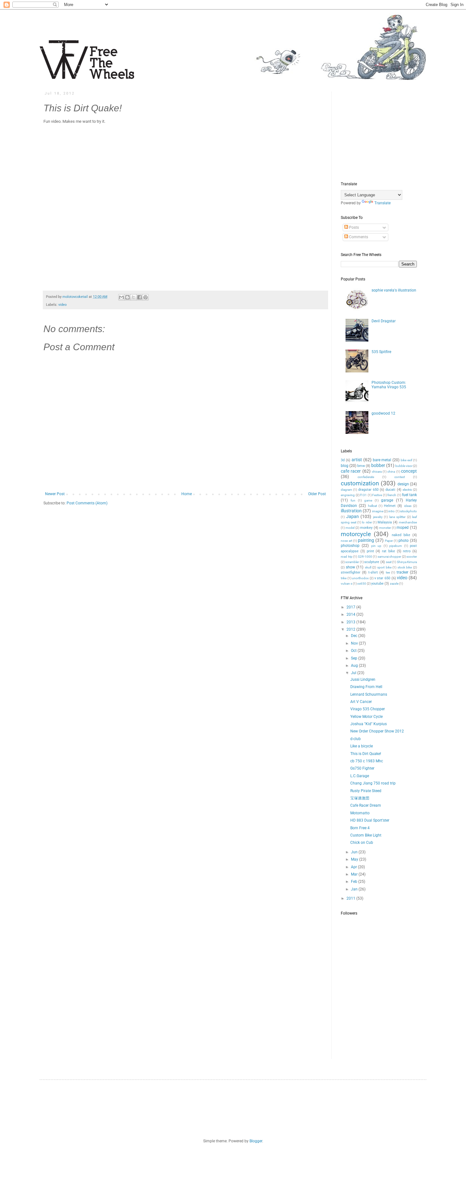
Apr (354, 867)
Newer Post (55, 494)
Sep (354, 658)
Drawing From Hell (366, 687)
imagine (377, 511)
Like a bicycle (361, 746)
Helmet (390, 506)
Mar (355, 874)
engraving (348, 495)
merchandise (408, 522)
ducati (390, 490)
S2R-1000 (365, 556)
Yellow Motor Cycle (366, 716)
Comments (358, 237)
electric (407, 489)
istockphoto (408, 511)
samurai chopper (389, 556)
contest (399, 477)
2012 (351, 629)
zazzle (394, 583)
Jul (354, 673)
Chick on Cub (361, 842)
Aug (355, 665)
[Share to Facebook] (139, 297)
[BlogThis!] (127, 297)
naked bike (401, 535)
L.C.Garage (359, 776)
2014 (351, 614)
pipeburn (395, 546)
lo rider (367, 522)
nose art (346, 540)
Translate (382, 203)
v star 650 (382, 578)
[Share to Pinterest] (145, 297)
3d (343, 460)
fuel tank (409, 495)
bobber (378, 465)
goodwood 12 (383, 413)
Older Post (317, 494)
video (62, 305)
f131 (363, 495)
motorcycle (356, 534)
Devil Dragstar (384, 321)
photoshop (350, 545)
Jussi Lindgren (362, 679)
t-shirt (373, 572)
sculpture (371, 562)
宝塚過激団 (359, 798)
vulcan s (346, 583)
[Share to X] (133, 297)
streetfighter (350, 572)
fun (353, 500)
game (368, 500)
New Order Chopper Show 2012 (377, 731)
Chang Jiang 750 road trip (373, 783)
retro (407, 551)
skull (368, 567)
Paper (389, 540)
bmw (361, 466)
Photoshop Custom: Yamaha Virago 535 (389, 384)
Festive (377, 495)
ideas (407, 506)
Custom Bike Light (365, 835)
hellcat (372, 506)
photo (403, 540)
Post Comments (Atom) (87, 503)
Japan (352, 516)
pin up (376, 546)
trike (343, 578)
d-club (355, 739)
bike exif (406, 460)
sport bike (384, 567)
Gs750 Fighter (362, 768)
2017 (351, 607)
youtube (377, 583)
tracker (402, 572)
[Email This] (121, 297)
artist (357, 460)
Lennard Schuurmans (368, 694)
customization (360, 483)
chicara (377, 471)
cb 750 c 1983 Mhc (366, 761)
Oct (354, 650)
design (403, 484)
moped (403, 527)
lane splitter (397, 517)
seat (389, 562)
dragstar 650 (368, 490)
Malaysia (385, 522)
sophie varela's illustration (394, 290)
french (391, 495)
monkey (366, 528)
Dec (354, 635)
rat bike (388, 551)
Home (186, 494)
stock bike (405, 567)
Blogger (255, 1141)
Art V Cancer (361, 701)
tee (388, 572)
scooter (411, 556)
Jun (355, 852)
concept (409, 471)
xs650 (361, 583)
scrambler (352, 562)
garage (387, 500)
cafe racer (351, 471)
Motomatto (360, 813)
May (355, 859)
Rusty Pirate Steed (365, 791)
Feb (354, 881)
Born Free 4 (360, 828)
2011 (351, 898)
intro (391, 511)
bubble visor (403, 466)
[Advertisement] (388, 131)
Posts (353, 227)
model (350, 527)
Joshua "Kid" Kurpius (368, 724)
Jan (355, 889)
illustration (351, 511)
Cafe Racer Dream (365, 805)
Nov (355, 643)
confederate (366, 477)
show (350, 567)
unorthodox (360, 578)
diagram (346, 489)
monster (385, 527)
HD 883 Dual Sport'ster (369, 820)
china (391, 471)
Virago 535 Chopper (367, 709)
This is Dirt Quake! (365, 754)
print (370, 551)
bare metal (382, 460)
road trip (347, 556)
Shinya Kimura (407, 562)
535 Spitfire (381, 352)
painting (366, 540)
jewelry (378, 517)
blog (344, 465)
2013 (351, 622)
